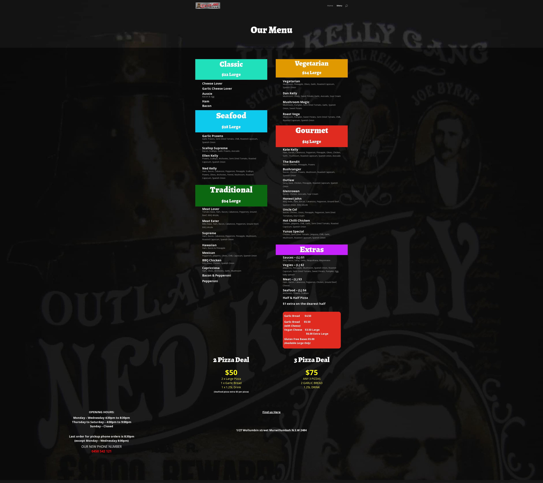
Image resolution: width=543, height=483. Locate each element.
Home (330, 6)
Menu (339, 6)
